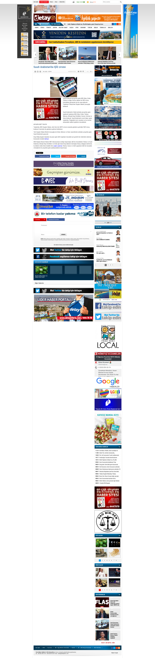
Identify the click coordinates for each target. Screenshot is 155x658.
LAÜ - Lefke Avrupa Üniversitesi (84, 647)
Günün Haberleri (44, 2)
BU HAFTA (108, 642)
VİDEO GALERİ (99, 565)
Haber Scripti (114, 653)
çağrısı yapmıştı (58, 146)
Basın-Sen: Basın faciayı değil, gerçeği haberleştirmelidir (107, 477)
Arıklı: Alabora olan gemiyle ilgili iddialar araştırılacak (107, 482)
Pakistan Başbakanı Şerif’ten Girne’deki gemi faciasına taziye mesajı (106, 62)
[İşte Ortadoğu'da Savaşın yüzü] (101, 553)
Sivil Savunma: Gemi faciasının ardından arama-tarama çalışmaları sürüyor (66, 62)
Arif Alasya (103, 239)
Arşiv (56, 2)
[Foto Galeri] (44, 24)
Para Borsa (49, 647)
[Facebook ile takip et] (113, 24)
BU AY (103, 642)
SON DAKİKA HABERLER (102, 447)
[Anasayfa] (36, 24)
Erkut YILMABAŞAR (104, 233)
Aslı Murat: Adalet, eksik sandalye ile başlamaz (107, 451)
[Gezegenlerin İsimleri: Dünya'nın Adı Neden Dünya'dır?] (114, 543)
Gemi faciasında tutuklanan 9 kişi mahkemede (106, 463)
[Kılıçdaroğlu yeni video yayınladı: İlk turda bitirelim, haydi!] (114, 572)
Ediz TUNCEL (100, 252)
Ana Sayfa (36, 2)
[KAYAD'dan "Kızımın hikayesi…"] (101, 582)
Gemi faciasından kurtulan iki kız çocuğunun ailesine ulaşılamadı (106, 479)
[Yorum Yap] (78, 71)
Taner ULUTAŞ (104, 260)
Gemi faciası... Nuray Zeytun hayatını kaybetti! (114, 636)
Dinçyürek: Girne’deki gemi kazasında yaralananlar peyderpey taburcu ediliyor (48, 62)
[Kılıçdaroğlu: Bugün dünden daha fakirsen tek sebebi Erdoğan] (101, 572)
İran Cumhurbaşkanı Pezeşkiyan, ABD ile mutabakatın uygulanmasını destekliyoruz (81, 42)
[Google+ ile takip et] (117, 24)
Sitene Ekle (62, 2)
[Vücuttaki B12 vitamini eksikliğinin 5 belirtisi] (114, 553)
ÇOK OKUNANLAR (100, 594)
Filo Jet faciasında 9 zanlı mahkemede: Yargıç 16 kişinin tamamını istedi (107, 456)
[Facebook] (35, 71)
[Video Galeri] (56, 24)
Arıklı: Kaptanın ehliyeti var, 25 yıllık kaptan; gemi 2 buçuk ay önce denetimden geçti (108, 461)
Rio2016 (73, 647)
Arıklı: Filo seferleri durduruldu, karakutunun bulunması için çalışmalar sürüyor (107, 454)
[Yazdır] (83, 71)
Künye (51, 2)
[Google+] (40, 71)
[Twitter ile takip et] (115, 24)
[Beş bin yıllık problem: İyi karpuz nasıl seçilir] (101, 543)
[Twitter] (38, 71)
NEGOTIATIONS (97, 647)
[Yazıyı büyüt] (91, 71)
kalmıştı (46, 139)
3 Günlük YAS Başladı (103, 483)
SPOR (43, 647)
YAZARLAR (98, 227)
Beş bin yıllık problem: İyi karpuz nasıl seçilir (41, 276)
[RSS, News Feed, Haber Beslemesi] (120, 24)
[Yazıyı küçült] (87, 71)
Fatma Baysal (105, 245)
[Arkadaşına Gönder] (81, 71)
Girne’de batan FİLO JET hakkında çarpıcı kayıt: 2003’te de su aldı (114, 603)
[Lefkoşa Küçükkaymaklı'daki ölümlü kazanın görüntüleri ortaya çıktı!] (114, 582)
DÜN (113, 642)
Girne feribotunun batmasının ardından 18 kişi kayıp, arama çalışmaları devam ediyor (86, 62)
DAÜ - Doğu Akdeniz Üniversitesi (62, 647)
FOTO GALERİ (99, 535)
